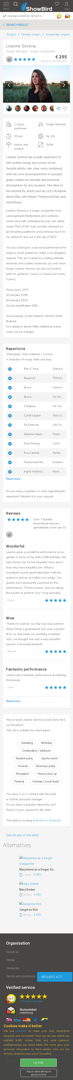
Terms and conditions (20, 976)
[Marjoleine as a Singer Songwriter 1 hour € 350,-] (37, 861)
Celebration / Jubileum (36, 751)
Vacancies (12, 968)
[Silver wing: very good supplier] (9, 59)
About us (12, 952)
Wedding (27, 743)
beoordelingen (30, 1001)
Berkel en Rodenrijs (48, 820)
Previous (9, 85)
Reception (22, 774)
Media (10, 960)
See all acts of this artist (22, 835)
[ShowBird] (36, 6)
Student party (24, 758)
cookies (21, 1031)
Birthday (46, 743)
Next (64, 85)
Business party (45, 766)
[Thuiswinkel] (67, 16)
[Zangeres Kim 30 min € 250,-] (37, 904)
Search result (17, 25)
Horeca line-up (47, 774)
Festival (19, 781)
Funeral (23, 766)
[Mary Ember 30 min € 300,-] (37, 884)
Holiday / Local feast (46, 781)
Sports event (49, 758)
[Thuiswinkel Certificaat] (21, 1010)
